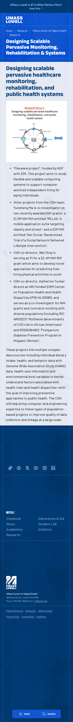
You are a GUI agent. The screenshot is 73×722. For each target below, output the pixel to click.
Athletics (45, 529)
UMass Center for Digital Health (49, 30)
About (10, 524)
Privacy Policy (12, 616)
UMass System (45, 610)
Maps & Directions (14, 610)
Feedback (41, 616)
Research (22, 30)
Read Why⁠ (34, 8)
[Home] (14, 19)
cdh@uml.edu (40, 601)
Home (9, 30)
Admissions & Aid (51, 518)
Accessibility (28, 616)
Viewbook (13, 518)
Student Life (47, 524)
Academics (14, 529)
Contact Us (30, 610)
